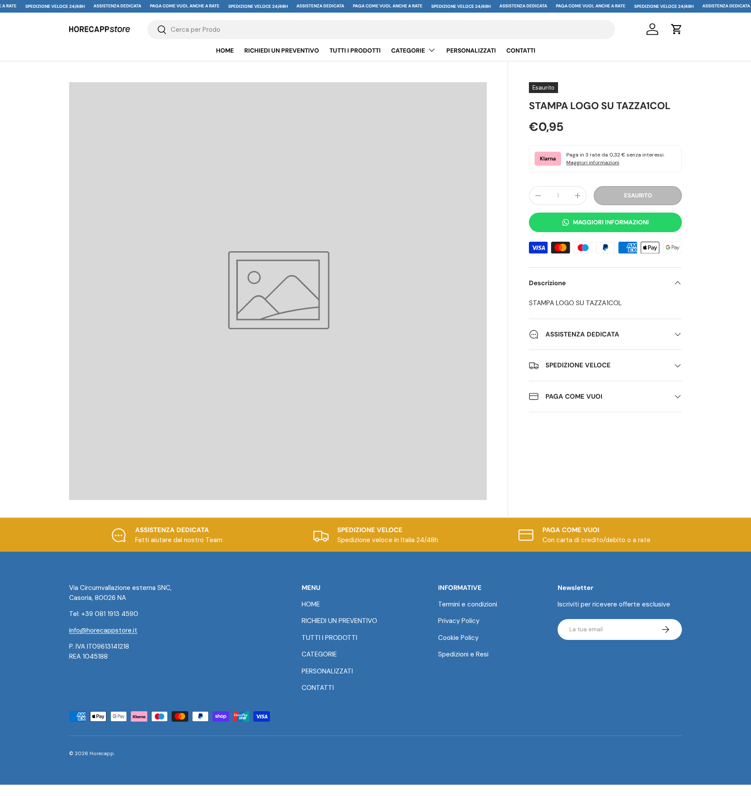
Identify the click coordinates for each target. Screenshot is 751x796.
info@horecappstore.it (103, 630)
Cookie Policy (458, 637)
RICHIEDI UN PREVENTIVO (281, 50)
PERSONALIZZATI (471, 50)
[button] (676, 29)
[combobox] (381, 29)
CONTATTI (520, 50)
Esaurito (638, 195)
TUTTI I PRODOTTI (355, 50)
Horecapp (102, 753)
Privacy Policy (458, 620)
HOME (225, 50)
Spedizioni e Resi (463, 654)
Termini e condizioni (467, 604)
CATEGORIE (408, 50)
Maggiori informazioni (592, 162)
